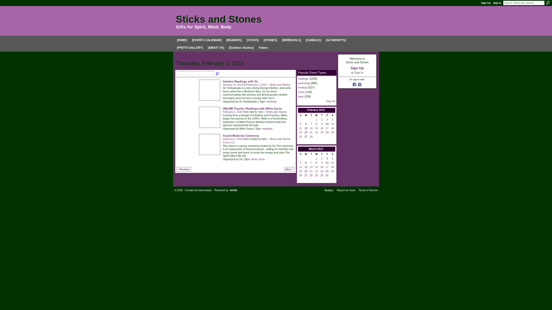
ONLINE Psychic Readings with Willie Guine (252, 108)
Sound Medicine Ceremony (241, 135)
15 (316, 128)
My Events (231, 55)
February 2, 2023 (257, 84)
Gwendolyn (205, 190)
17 (327, 128)
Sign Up (486, 3)
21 (311, 132)
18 (332, 128)
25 (332, 132)
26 (300, 136)
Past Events (211, 55)
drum (254, 159)
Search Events (218, 74)
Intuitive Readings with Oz (240, 81)
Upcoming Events (187, 55)
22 (316, 132)
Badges (329, 190)
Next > (289, 169)
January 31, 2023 (233, 84)
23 (321, 132)
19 (300, 132)
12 (300, 128)
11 (332, 124)
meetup (302, 87)
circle (262, 159)
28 (311, 136)
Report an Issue (346, 190)
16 (321, 128)
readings (271, 101)
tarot (301, 96)
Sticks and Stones (219, 19)
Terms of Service (368, 190)
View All (330, 101)
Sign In (497, 3)
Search (548, 3)
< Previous (184, 169)
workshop (304, 83)
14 (311, 128)
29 (316, 175)
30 (321, 175)
